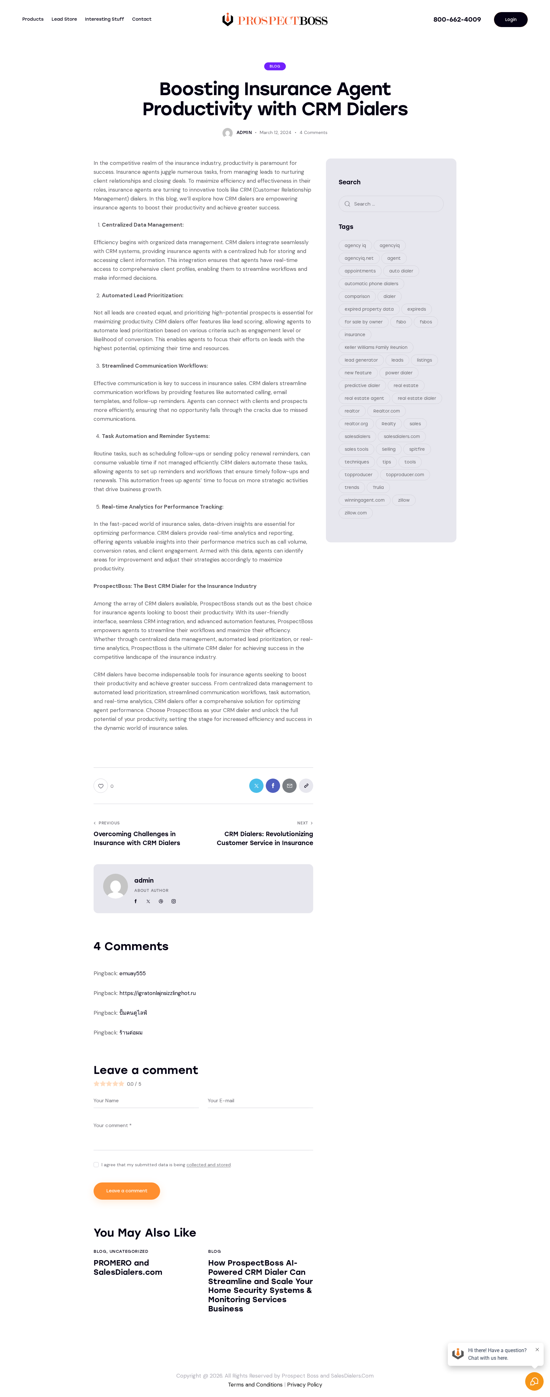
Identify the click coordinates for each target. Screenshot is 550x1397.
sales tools (356, 449)
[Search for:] (391, 203)
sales (415, 423)
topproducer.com (405, 474)
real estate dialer (417, 398)
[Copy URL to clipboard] (306, 786)
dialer (390, 296)
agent (394, 258)
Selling (389, 449)
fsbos (426, 321)
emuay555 (132, 973)
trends (352, 487)
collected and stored (209, 1164)
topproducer (358, 474)
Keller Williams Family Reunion (376, 347)
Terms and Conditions (255, 1384)
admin (144, 880)
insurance (355, 334)
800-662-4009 (457, 19)
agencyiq (390, 245)
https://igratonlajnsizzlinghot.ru (157, 993)
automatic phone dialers (371, 283)
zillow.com (356, 512)
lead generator (361, 359)
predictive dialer (362, 385)
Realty (389, 423)
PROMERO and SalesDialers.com (128, 1268)
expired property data (369, 309)
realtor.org (356, 423)
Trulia (378, 487)
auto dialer (401, 270)
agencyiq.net (359, 258)
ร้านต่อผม (131, 1032)
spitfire (417, 449)
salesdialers (357, 436)
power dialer (398, 372)
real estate (406, 385)
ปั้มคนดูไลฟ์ (133, 1012)
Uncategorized (129, 1251)
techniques (357, 461)
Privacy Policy (304, 1384)
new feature (358, 372)
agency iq (355, 245)
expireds (416, 309)
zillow (404, 499)
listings (424, 359)
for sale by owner (364, 321)
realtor (352, 410)
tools (410, 461)
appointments (360, 270)
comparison (357, 296)
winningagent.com (364, 499)
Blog (275, 66)
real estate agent (364, 398)
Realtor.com (386, 410)
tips (387, 461)
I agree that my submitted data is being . (167, 1165)
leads (397, 359)
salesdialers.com (402, 436)
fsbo (401, 321)
